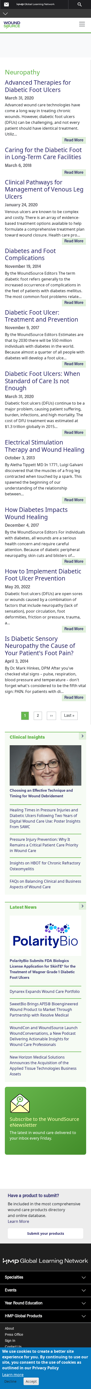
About (9, 1329)
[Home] (27, 23)
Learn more (13, 1374)
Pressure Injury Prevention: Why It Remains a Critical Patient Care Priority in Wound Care (44, 845)
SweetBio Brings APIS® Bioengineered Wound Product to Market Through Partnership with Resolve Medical (44, 1009)
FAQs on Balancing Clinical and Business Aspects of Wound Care (45, 884)
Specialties (14, 1278)
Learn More (18, 1221)
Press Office (14, 1335)
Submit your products (45, 1233)
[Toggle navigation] (82, 24)
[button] (5, 13)
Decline (10, 1381)
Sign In (10, 1341)
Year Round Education (23, 1303)
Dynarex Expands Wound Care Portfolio (45, 991)
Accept (31, 1381)
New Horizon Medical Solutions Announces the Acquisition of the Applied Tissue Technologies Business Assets (43, 1065)
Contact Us (13, 1347)
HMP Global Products (23, 1316)
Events (11, 1290)
